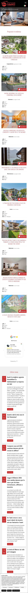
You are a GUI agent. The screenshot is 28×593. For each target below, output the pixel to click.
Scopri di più (10, 409)
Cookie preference (15, 583)
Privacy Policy (10, 584)
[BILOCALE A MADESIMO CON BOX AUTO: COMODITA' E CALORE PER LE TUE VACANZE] (14, 119)
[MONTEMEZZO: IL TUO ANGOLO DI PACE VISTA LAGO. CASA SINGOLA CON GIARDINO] (14, 156)
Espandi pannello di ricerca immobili (11, 9)
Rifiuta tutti (9, 590)
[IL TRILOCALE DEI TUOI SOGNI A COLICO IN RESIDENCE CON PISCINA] (14, 192)
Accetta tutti (4, 590)
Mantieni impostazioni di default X (20, 574)
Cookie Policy (4, 584)
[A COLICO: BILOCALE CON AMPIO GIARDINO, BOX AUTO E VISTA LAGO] (14, 303)
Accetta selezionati (16, 590)
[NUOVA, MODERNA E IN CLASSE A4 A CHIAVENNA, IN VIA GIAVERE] (14, 82)
